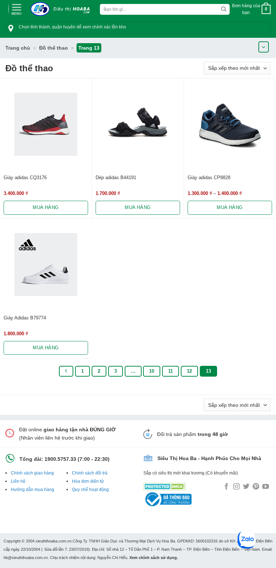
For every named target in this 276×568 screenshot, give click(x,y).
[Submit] (223, 9)
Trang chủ (17, 48)
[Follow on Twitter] (246, 487)
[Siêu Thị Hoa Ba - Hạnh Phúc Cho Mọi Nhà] (62, 9)
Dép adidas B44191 (116, 177)
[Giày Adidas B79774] (45, 264)
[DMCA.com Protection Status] (164, 485)
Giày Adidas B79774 (25, 318)
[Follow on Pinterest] (256, 487)
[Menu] (16, 9)
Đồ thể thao (53, 48)
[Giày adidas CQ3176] (45, 124)
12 (189, 371)
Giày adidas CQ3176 (25, 177)
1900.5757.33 (60, 459)
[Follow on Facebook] (226, 487)
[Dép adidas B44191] (137, 124)
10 (151, 371)
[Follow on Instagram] (236, 487)
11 (170, 371)
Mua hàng (46, 207)
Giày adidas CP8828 (209, 177)
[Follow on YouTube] (265, 487)
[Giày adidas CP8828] (229, 124)
